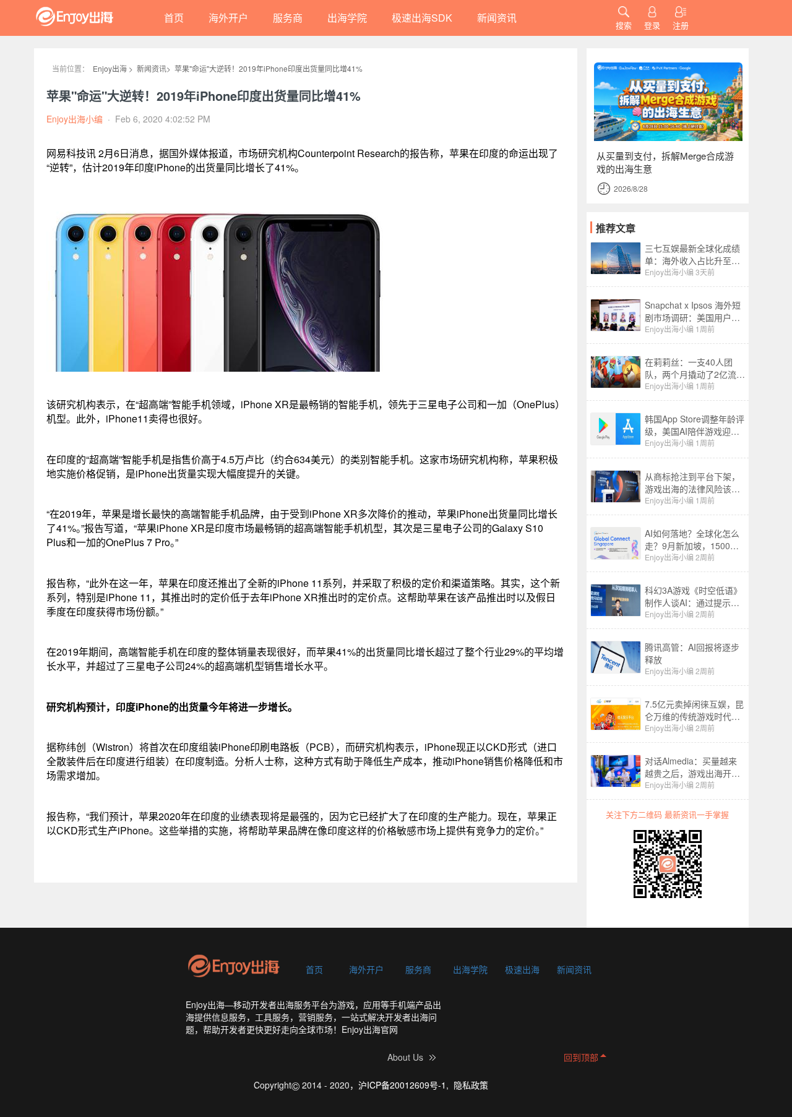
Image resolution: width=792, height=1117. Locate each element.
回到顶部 (581, 1057)
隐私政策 (471, 1085)
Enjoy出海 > (113, 68)
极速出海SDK (422, 18)
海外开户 (228, 18)
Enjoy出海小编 (669, 272)
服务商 (288, 18)
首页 (174, 18)
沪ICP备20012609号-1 (402, 1085)
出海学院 (347, 18)
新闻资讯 (497, 18)
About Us (405, 1057)
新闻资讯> (154, 68)
